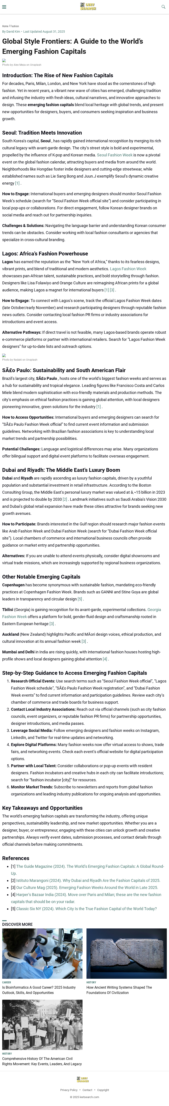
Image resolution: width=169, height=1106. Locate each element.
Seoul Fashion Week (115, 155)
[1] (17, 183)
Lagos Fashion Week (128, 268)
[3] (112, 290)
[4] (105, 659)
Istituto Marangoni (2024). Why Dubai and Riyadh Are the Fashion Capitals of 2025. (88, 880)
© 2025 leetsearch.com (84, 1097)
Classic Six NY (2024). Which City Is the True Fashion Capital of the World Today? (86, 908)
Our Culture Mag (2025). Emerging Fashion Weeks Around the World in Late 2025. (87, 887)
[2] (65, 499)
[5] (80, 599)
